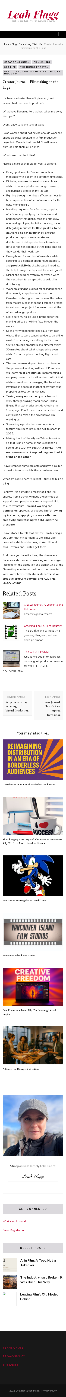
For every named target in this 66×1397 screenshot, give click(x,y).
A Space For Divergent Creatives (21, 1068)
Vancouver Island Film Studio (19, 955)
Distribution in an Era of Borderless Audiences (29, 784)
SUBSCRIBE (10, 1365)
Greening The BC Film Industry (43, 626)
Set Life (10, 67)
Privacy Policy (49, 1390)
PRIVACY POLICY (14, 1356)
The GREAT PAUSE (37, 652)
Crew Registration (14, 1230)
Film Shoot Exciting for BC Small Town (24, 900)
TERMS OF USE (13, 1348)
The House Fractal (34, 67)
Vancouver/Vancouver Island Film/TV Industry (32, 72)
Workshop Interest (14, 1221)
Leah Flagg (33, 14)
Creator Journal (16, 62)
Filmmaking (42, 62)
